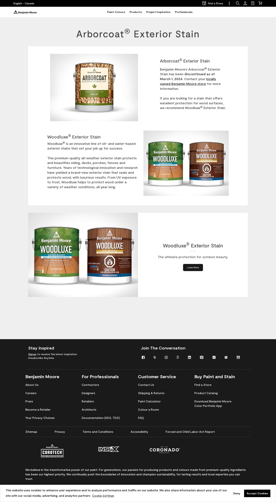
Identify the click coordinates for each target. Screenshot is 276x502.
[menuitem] (145, 357)
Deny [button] (236, 493)
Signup (32, 354)
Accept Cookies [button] (257, 493)
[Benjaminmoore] (25, 12)
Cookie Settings (103, 495)
